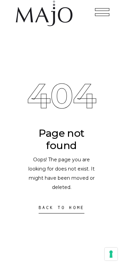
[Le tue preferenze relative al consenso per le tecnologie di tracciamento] (111, 254)
